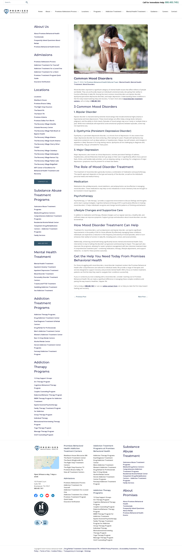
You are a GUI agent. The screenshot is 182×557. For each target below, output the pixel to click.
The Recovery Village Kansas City (46, 157)
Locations (85, 11)
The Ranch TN (39, 114)
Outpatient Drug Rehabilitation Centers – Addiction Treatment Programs (45, 229)
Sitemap (88, 551)
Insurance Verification (42, 82)
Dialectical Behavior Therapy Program (48, 395)
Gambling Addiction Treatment (45, 287)
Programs (97, 11)
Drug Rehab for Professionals (45, 328)
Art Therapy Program (42, 382)
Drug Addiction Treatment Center (46, 318)
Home (40, 11)
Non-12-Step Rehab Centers (44, 338)
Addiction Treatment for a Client (46, 72)
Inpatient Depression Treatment (46, 270)
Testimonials (39, 37)
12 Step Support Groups (43, 378)
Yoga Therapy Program (42, 428)
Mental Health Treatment (136, 11)
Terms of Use (45, 551)
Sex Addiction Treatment (43, 290)
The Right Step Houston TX (74, 467)
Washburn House (40, 100)
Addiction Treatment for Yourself (46, 65)
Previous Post (80, 297)
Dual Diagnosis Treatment (103, 458)
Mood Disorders (89, 84)
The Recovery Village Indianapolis (46, 154)
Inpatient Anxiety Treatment (45, 267)
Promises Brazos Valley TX (73, 470)
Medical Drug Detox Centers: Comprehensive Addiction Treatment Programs (48, 216)
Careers (165, 11)
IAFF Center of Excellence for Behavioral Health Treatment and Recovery (46, 171)
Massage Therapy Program (44, 431)
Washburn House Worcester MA (75, 455)
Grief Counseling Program (43, 435)
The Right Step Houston (43, 107)
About (48, 11)
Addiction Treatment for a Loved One (48, 68)
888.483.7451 (172, 2)
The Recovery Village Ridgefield (45, 164)
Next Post (143, 297)
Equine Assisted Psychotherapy (45, 405)
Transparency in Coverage (73, 551)
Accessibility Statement (128, 549)
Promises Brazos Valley (42, 103)
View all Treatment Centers (74, 472)
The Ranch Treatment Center (75, 458)
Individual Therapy (41, 418)
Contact (174, 11)
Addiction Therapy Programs (44, 314)
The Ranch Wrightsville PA (73, 460)
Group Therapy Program (43, 415)
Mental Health (124, 82)
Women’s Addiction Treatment (104, 467)
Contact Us (43, 181)
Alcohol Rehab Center (42, 341)
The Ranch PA (39, 110)
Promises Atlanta (40, 117)
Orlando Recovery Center (43, 127)
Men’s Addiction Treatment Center (47, 331)
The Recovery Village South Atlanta (47, 141)
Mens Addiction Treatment (103, 465)
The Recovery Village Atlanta (45, 137)
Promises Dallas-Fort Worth (44, 121)
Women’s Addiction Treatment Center (48, 335)
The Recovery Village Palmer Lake (46, 161)
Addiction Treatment (113, 11)
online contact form (110, 286)
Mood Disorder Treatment (44, 274)
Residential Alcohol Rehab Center (46, 222)
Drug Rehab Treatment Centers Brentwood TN (81, 549)
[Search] (27, 2)
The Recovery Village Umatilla (45, 124)
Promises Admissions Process (66, 11)
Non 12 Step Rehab (100, 472)
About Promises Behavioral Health (46, 33)
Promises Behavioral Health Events (47, 47)
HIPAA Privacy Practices (109, 549)
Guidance (154, 11)
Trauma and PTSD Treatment (45, 284)
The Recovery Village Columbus (45, 151)
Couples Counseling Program (44, 391)
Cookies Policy (56, 551)
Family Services (39, 235)
